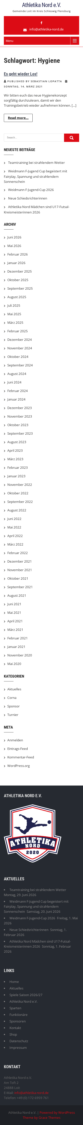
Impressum (18, 1047)
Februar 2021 (17, 638)
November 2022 (19, 484)
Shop (13, 1034)
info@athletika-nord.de (46, 29)
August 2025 (16, 297)
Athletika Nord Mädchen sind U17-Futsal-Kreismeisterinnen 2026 (37, 944)
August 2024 (16, 373)
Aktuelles (14, 689)
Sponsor (13, 706)
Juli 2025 (13, 305)
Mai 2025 (14, 314)
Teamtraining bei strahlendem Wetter (36, 162)
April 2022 (15, 536)
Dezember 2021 (19, 561)
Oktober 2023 (17, 425)
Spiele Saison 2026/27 (25, 995)
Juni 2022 (14, 518)
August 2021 (16, 595)
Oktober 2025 (17, 280)
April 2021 (15, 621)
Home (14, 981)
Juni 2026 (14, 237)
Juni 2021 (14, 604)
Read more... (18, 118)
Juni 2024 (14, 382)
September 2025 (20, 288)
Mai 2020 (14, 663)
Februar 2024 (17, 391)
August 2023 (16, 442)
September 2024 (20, 365)
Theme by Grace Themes (41, 1117)
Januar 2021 (16, 646)
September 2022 (20, 501)
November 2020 (19, 655)
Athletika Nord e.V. (41, 5)
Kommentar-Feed (20, 757)
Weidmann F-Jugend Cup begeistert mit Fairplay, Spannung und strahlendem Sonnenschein (35, 176)
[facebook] (41, 23)
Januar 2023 (16, 476)
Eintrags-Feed (17, 748)
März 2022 (15, 544)
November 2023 (19, 416)
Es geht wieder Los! (20, 74)
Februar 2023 (17, 467)
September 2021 (20, 587)
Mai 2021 (14, 612)
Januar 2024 (16, 399)
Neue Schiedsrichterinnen (27, 198)
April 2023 (15, 450)
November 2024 (19, 348)
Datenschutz (18, 1041)
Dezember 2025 (19, 271)
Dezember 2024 (19, 339)
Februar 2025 (17, 331)
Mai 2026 (14, 245)
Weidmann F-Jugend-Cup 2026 (31, 189)
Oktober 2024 (17, 356)
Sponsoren (17, 1021)
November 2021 (19, 570)
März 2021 (15, 629)
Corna (11, 697)
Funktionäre (18, 1014)
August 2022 (16, 510)
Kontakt (15, 1028)
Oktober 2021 (17, 578)
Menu (9, 41)
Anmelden (15, 740)
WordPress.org (18, 765)
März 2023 (15, 459)
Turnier (12, 714)
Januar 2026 (16, 263)
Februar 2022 (17, 553)
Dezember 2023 (19, 408)
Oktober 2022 (17, 493)
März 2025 (15, 322)
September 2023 (20, 433)
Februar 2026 (17, 254)
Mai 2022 (14, 527)
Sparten (15, 1008)
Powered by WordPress (57, 1112)
